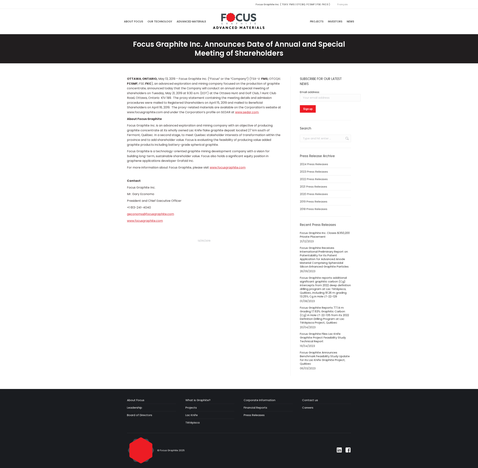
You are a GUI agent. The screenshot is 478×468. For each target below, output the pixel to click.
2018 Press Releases (313, 209)
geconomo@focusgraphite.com (150, 214)
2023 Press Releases (314, 172)
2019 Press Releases (313, 201)
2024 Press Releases (314, 164)
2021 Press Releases (313, 187)
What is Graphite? (197, 400)
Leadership (134, 408)
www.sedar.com (247, 112)
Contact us (310, 400)
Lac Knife (191, 415)
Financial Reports (255, 408)
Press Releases (254, 415)
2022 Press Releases (314, 179)
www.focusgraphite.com (228, 167)
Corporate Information (259, 400)
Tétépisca (192, 422)
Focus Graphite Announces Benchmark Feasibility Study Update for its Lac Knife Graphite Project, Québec (325, 358)
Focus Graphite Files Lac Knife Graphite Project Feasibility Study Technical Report (323, 337)
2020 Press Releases (314, 194)
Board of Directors (139, 415)
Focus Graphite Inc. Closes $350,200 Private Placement (325, 235)
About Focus (135, 400)
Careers (307, 408)
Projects (191, 408)
